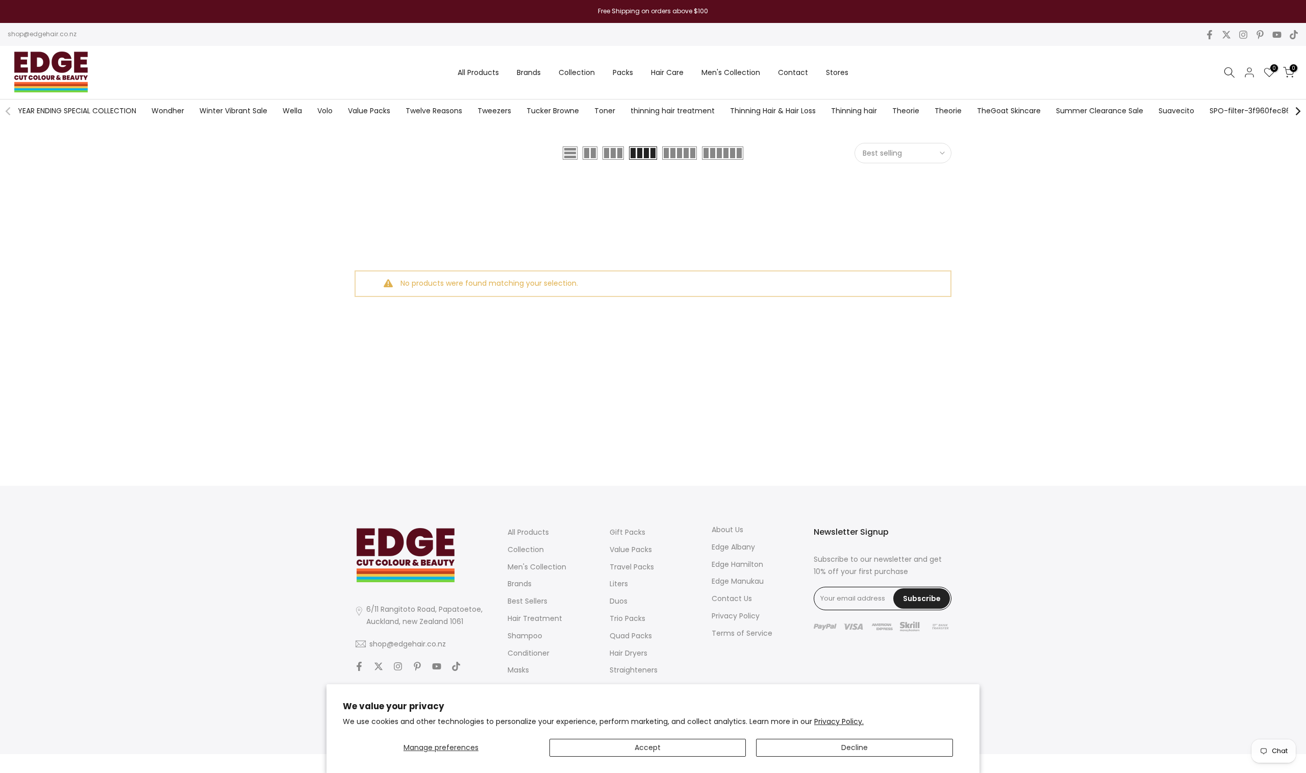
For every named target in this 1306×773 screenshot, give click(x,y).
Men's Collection (730, 72)
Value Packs (369, 111)
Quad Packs (631, 635)
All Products (478, 72)
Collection (577, 72)
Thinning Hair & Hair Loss (773, 111)
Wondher (168, 111)
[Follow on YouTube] (1277, 35)
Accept (648, 747)
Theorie (905, 111)
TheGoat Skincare (1009, 111)
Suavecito (1176, 111)
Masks (518, 670)
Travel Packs (632, 566)
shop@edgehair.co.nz (42, 34)
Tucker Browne (552, 111)
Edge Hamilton (737, 564)
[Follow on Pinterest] (1260, 35)
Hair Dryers (628, 652)
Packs (623, 72)
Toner (604, 111)
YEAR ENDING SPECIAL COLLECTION (77, 111)
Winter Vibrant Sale (233, 111)
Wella (292, 111)
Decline (854, 747)
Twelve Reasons (434, 111)
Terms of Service (742, 633)
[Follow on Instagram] (1243, 35)
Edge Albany (733, 546)
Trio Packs (627, 618)
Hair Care (667, 72)
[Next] (1297, 111)
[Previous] (8, 111)
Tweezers (494, 111)
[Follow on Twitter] (1226, 35)
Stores (837, 72)
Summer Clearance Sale (1099, 111)
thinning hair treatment (673, 111)
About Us (727, 530)
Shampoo (525, 635)
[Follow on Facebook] (1209, 35)
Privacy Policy (736, 615)
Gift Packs (627, 532)
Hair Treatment (535, 618)
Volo (325, 111)
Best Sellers (527, 601)
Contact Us (732, 598)
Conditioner (528, 652)
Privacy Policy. (839, 721)
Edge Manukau (738, 581)
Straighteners (634, 670)
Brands (529, 72)
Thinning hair (854, 111)
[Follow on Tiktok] (1293, 35)
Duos (618, 601)
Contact (793, 72)
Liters (619, 584)
